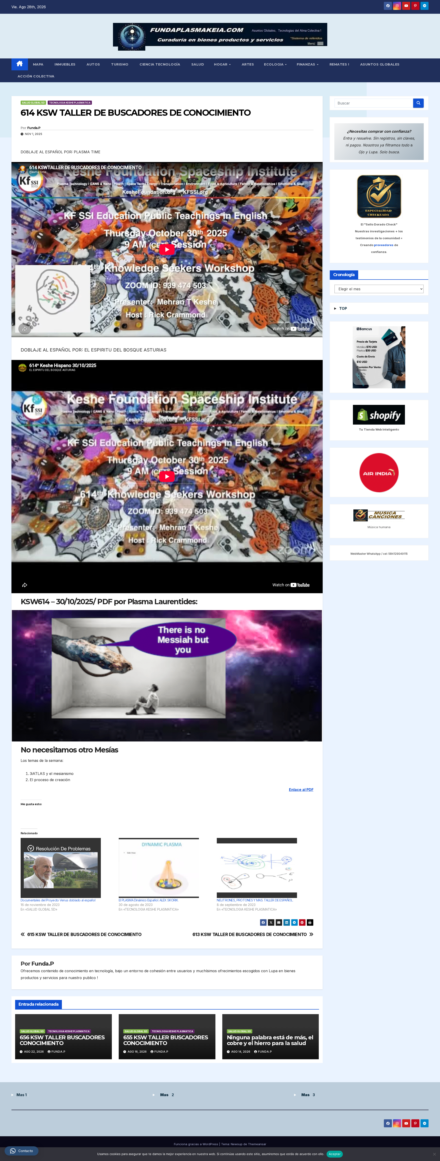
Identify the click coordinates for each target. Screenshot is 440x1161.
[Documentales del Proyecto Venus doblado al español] (67, 868)
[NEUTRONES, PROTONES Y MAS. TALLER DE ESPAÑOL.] (263, 868)
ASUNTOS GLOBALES (379, 64)
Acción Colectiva (35, 76)
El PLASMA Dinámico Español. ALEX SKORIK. (148, 900)
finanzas (306, 64)
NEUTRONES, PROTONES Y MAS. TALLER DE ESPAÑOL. (255, 900)
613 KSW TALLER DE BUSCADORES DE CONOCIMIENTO (249, 934)
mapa (38, 64)
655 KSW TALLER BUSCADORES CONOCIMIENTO (165, 1040)
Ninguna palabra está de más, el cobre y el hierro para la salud (270, 1040)
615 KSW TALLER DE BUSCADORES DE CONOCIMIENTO (84, 934)
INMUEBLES (65, 64)
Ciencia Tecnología (159, 64)
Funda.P (33, 128)
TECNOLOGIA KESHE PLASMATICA (70, 102)
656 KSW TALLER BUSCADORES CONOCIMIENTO (62, 1040)
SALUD (197, 64)
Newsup (236, 1144)
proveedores (384, 245)
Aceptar (335, 1154)
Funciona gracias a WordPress (196, 1144)
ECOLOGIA (274, 64)
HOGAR (221, 64)
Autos (93, 64)
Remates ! (338, 64)
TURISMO (119, 64)
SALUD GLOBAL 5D (33, 102)
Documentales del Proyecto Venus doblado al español (58, 900)
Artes (247, 64)
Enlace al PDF (301, 789)
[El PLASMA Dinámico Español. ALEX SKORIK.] (165, 868)
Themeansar (257, 1144)
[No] (434, 1154)
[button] (21, 1151)
